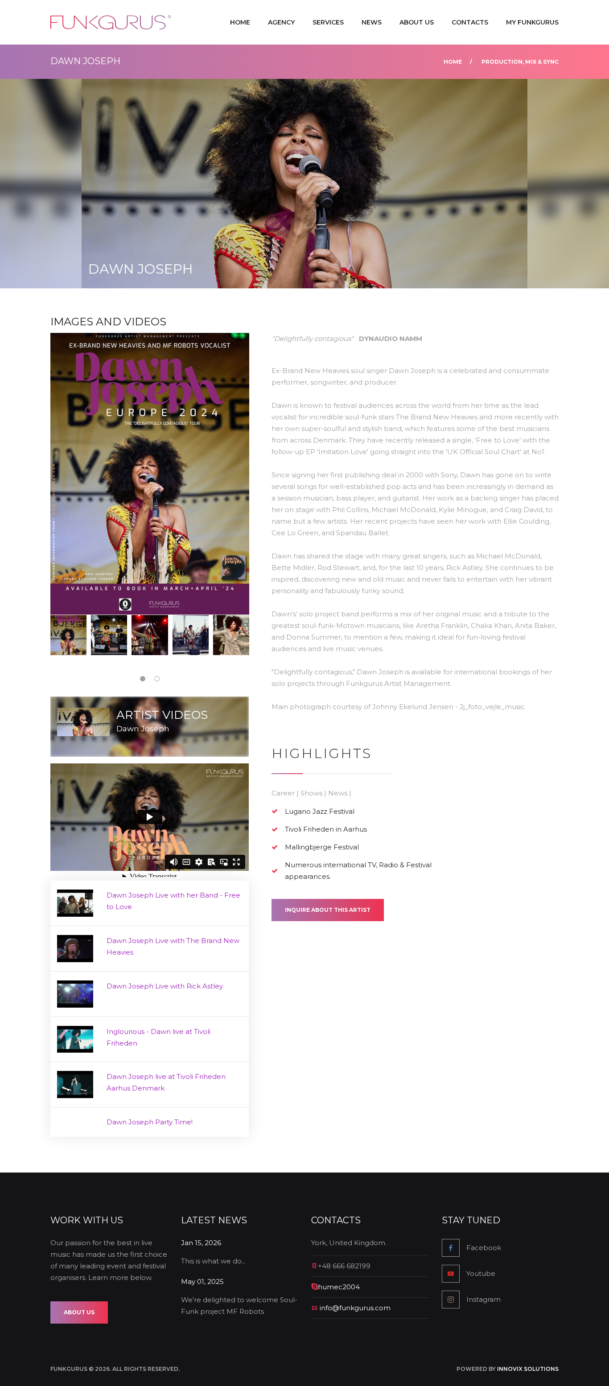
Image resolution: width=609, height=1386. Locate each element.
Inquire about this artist (327, 909)
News (372, 22)
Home (240, 22)
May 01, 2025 (202, 1281)
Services (328, 22)
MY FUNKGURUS (532, 22)
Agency (281, 22)
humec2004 (339, 1287)
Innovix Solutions (528, 1368)
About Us (416, 22)
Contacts (470, 22)
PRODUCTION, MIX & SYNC (520, 61)
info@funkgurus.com (355, 1308)
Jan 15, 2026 (201, 1242)
